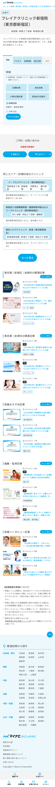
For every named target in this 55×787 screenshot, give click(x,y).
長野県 (31, 684)
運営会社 (6, 742)
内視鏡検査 (27, 500)
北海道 (6, 653)
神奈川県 (23, 674)
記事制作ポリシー (10, 750)
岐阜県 (41, 684)
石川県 (41, 680)
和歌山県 (42, 697)
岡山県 (41, 703)
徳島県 (41, 707)
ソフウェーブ (28, 373)
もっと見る (27, 257)
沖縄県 (33, 724)
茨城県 (22, 666)
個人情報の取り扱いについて (15, 758)
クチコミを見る (13, 116)
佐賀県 (31, 717)
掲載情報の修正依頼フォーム (17, 621)
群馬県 (41, 666)
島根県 (31, 703)
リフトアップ (28, 323)
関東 (5, 666)
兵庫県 (22, 697)
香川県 (22, 711)
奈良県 (31, 697)
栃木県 (31, 666)
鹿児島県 (23, 724)
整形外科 (26, 451)
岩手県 (41, 653)
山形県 (41, 657)
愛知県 (31, 688)
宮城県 (22, 657)
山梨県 (33, 674)
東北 (13, 653)
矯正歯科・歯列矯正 (31, 519)
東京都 (41, 670)
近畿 (5, 694)
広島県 (22, 707)
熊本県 (22, 721)
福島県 (22, 661)
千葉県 (31, 670)
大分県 (31, 721)
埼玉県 (22, 670)
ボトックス (27, 392)
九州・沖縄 (8, 717)
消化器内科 (27, 419)
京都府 (31, 694)
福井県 (22, 684)
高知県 (41, 711)
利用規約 (6, 746)
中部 (5, 680)
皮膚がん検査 (28, 354)
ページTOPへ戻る (50, 634)
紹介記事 (37, 61)
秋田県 (31, 657)
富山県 (31, 680)
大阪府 (41, 694)
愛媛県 (31, 711)
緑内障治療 (27, 435)
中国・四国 (8, 703)
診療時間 (27, 61)
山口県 (31, 707)
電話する (16, 154)
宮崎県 (41, 721)
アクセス (17, 61)
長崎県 (41, 717)
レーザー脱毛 (28, 307)
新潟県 (22, 680)
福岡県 (22, 717)
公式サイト (41, 154)
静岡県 (22, 688)
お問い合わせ (8, 762)
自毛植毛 (26, 292)
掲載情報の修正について (13, 754)
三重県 (41, 688)
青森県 (31, 653)
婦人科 (25, 482)
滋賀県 (22, 694)
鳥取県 (22, 703)
